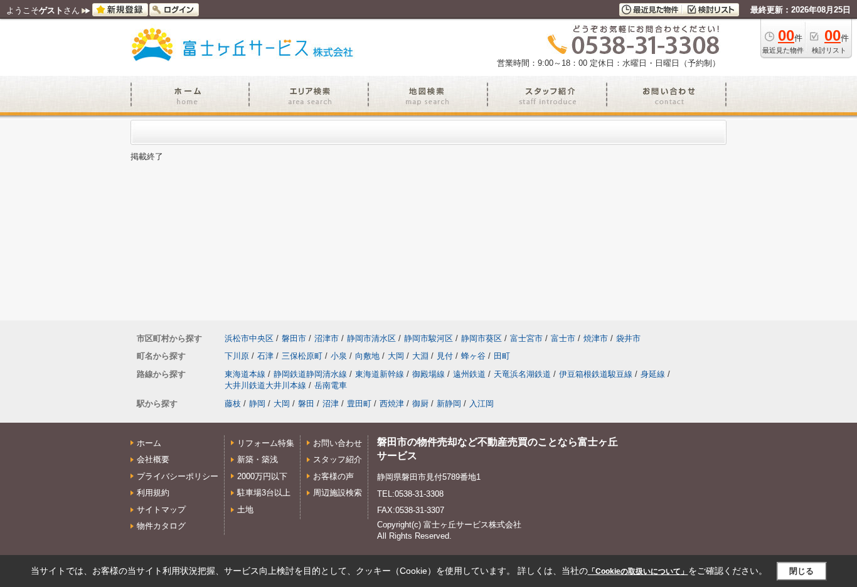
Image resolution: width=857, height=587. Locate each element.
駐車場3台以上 (263, 492)
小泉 (339, 356)
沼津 (330, 403)
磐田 (306, 403)
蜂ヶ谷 (473, 356)
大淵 (420, 356)
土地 (245, 509)
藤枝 (233, 403)
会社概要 (153, 459)
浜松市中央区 (249, 338)
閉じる (801, 571)
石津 (265, 356)
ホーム (149, 443)
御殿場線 (428, 374)
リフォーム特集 (265, 443)
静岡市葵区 (481, 338)
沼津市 (326, 338)
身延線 (653, 374)
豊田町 (359, 403)
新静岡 (449, 403)
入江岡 (481, 403)
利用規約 (153, 492)
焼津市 (595, 338)
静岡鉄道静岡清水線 (310, 374)
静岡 (257, 403)
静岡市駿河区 (428, 338)
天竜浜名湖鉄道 (522, 374)
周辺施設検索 (337, 492)
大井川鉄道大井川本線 (265, 385)
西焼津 (392, 403)
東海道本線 (245, 374)
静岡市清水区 (371, 338)
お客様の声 (333, 476)
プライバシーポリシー (177, 476)
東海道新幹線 (379, 374)
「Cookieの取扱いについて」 (638, 571)
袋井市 (628, 338)
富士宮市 (526, 338)
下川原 (237, 356)
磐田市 (294, 338)
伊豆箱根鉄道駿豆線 (595, 374)
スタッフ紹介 (337, 459)
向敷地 (367, 356)
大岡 (396, 356)
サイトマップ (161, 509)
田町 (502, 356)
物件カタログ (161, 526)
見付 (445, 356)
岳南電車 (330, 385)
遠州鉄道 (469, 374)
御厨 (420, 403)
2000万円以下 (262, 476)
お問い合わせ (337, 443)
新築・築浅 (257, 459)
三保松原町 (302, 356)
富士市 (563, 338)
